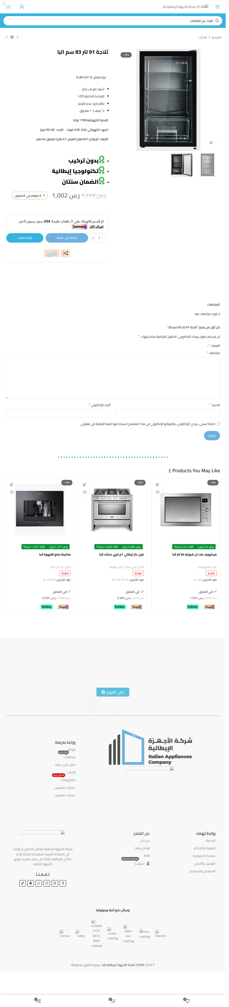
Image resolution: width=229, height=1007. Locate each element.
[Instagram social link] (46, 905)
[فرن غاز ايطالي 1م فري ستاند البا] (112, 532)
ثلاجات (203, 37)
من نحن (145, 863)
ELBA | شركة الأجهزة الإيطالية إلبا (123, 987)
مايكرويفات (204, 589)
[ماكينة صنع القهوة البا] (40, 532)
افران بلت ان (63, 589)
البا (215, 589)
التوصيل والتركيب (205, 886)
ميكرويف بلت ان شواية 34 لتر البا (194, 577)
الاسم (215, 427)
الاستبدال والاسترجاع (202, 893)
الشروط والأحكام (205, 870)
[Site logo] (185, 6)
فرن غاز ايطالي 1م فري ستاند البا (121, 577)
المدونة (211, 863)
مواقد (71, 772)
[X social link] (54, 905)
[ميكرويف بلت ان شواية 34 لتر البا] (186, 532)
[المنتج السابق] (17, 37)
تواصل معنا (142, 870)
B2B (147, 878)
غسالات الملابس (65, 810)
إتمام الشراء (24, 260)
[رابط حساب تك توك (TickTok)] (22, 905)
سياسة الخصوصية (204, 878)
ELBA (211, 595)
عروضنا (113, 589)
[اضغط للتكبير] (211, 142)
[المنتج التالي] (6, 37)
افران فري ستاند (134, 589)
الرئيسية (217, 37)
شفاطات (67, 779)
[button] (158, 507)
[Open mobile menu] (218, 6)
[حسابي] (22, 6)
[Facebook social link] (62, 905)
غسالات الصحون (65, 817)
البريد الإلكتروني (100, 427)
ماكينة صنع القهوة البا (55, 577)
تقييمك (214, 367)
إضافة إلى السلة (67, 260)
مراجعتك (213, 375)
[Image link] (150, 769)
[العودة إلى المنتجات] (12, 37)
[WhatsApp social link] (38, 905)
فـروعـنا (133, 885)
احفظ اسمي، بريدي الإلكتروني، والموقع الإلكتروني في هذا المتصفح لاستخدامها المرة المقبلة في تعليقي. (147, 446)
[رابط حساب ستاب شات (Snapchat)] (30, 905)
